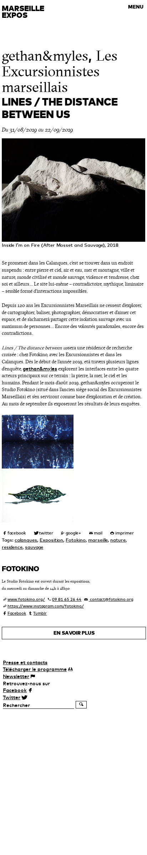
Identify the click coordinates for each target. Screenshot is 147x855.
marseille (98, 540)
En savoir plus (74, 633)
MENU (135, 7)
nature (118, 540)
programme (35, 669)
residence (12, 547)
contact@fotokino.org (111, 599)
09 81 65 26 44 (66, 599)
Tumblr (40, 613)
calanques (26, 540)
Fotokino (76, 540)
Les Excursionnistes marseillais (59, 71)
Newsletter (16, 676)
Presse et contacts (25, 662)
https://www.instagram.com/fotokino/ (45, 606)
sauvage (34, 547)
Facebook (16, 613)
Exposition (51, 540)
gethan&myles (45, 56)
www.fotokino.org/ (26, 599)
